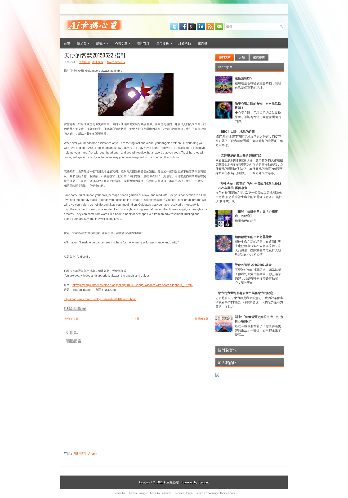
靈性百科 (143, 43)
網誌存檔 (259, 57)
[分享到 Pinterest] (84, 308)
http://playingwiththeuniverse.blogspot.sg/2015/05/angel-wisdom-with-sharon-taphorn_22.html (132, 285)
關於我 (83, 43)
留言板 (202, 43)
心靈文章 (122, 43)
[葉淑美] (217, 376)
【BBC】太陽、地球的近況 (236, 131)
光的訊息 (84, 62)
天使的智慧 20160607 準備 (253, 265)
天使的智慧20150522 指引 (95, 55)
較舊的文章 (201, 318)
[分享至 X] (75, 308)
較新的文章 (71, 318)
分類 (242, 57)
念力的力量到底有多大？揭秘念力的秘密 (245, 293)
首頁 (67, 43)
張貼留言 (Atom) (85, 453)
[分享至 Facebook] (79, 308)
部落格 (102, 43)
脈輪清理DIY (243, 78)
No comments (116, 62)
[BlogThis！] (70, 308)
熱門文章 (225, 57)
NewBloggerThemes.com (220, 493)
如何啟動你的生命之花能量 (253, 237)
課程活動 (184, 43)
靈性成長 (97, 62)
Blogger (203, 482)
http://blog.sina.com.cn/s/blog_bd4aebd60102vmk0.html (100, 299)
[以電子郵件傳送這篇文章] (66, 308)
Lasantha (166, 493)
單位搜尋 (164, 43)
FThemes (131, 493)
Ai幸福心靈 (171, 482)
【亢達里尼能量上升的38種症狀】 (241, 155)
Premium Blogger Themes (189, 493)
